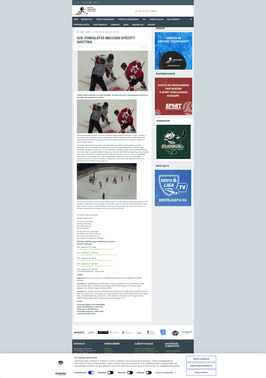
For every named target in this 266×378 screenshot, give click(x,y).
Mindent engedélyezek (201, 359)
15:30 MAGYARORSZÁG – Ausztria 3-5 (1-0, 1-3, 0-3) (94, 266)
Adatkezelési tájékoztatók (173, 351)
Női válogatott (108, 353)
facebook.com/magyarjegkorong (145, 349)
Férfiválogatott (108, 351)
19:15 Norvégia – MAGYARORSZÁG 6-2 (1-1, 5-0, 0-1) (95, 249)
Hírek (82, 32)
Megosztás (145, 46)
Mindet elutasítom (201, 372)
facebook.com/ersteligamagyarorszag (146, 351)
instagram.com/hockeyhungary (144, 353)
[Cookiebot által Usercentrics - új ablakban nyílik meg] (61, 374)
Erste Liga (107, 349)
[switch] (110, 372)
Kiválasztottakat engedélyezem (201, 366)
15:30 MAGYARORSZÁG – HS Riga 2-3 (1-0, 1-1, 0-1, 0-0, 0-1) (97, 255)
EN (98, 2)
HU (95, 2)
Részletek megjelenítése (164, 373)
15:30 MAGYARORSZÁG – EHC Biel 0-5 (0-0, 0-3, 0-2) (95, 260)
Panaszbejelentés (170, 353)
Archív (88, 32)
